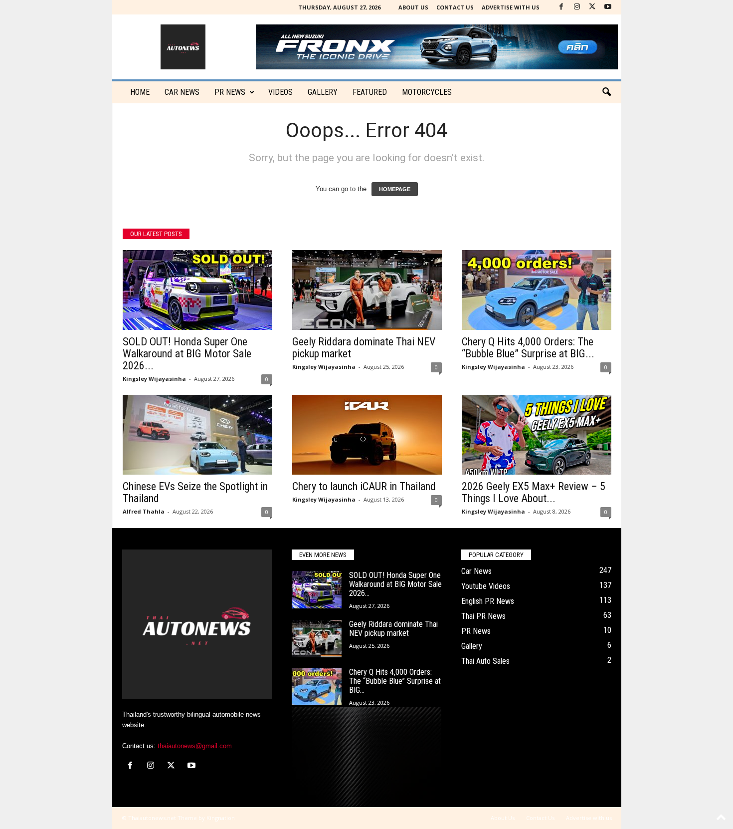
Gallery (323, 92)
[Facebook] (561, 7)
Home (140, 92)
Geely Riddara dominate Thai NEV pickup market (363, 347)
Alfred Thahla (144, 511)
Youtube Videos (485, 586)
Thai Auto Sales (485, 661)
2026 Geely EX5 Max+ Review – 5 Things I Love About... (533, 492)
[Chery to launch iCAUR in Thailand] (367, 435)
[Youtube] (608, 7)
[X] (592, 7)
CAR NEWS (182, 92)
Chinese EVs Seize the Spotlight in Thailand (195, 492)
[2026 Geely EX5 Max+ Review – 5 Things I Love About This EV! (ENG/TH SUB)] (536, 435)
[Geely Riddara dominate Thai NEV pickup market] (367, 290)
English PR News (487, 601)
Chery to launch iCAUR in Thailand (364, 486)
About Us (413, 7)
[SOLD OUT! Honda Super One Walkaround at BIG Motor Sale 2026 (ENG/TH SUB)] (197, 290)
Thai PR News (483, 616)
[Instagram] (577, 7)
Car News (476, 571)
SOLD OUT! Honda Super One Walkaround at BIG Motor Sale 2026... (187, 353)
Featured (370, 92)
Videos (280, 92)
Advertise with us (511, 7)
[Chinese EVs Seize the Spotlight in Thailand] (197, 435)
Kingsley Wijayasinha (154, 378)
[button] (606, 92)
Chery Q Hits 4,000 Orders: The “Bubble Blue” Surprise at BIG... (528, 347)
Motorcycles (427, 92)
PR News (229, 92)
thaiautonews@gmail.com (195, 746)
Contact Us (455, 7)
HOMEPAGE (394, 189)
